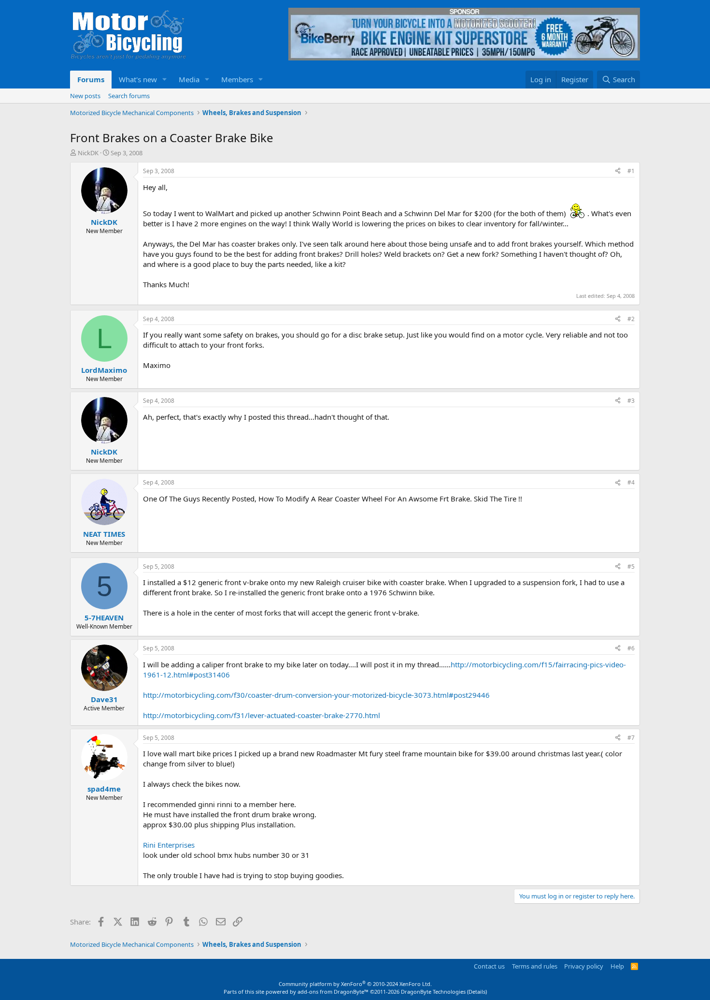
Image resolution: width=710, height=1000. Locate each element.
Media (189, 79)
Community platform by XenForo (355, 983)
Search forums (129, 95)
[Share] (617, 171)
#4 (631, 482)
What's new (138, 79)
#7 (631, 738)
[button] (164, 79)
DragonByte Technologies (433, 991)
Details (477, 991)
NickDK (88, 152)
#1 (631, 171)
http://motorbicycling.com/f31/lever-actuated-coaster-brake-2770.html (261, 715)
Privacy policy (583, 966)
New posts (85, 95)
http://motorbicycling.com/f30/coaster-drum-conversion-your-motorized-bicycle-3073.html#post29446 (316, 695)
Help (617, 966)
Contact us (489, 966)
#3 (631, 401)
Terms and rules (534, 966)
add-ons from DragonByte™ (333, 991)
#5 (631, 566)
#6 (631, 648)
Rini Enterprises (169, 845)
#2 (631, 319)
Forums (90, 79)
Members (237, 79)
